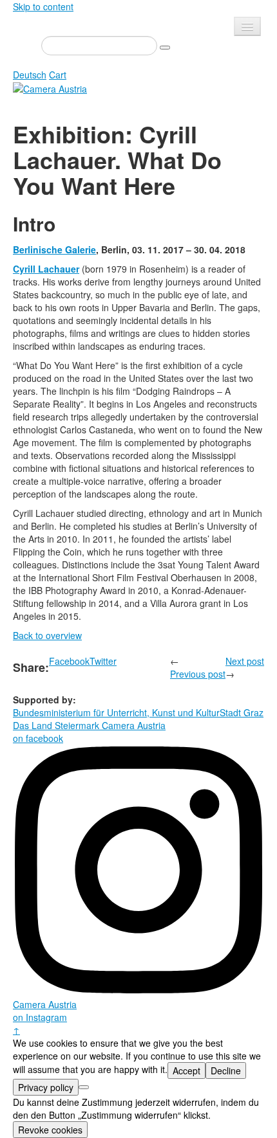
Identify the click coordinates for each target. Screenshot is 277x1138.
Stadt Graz (241, 712)
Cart (57, 74)
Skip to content (43, 6)
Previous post (197, 673)
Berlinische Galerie (54, 249)
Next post (244, 661)
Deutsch (29, 74)
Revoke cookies (50, 1129)
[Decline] (84, 1087)
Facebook (69, 661)
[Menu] (247, 26)
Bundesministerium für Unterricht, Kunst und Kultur (116, 712)
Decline (226, 1070)
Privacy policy (45, 1087)
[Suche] (165, 48)
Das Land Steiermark (56, 725)
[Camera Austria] (50, 87)
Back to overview (47, 635)
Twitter (103, 661)
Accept (186, 1070)
